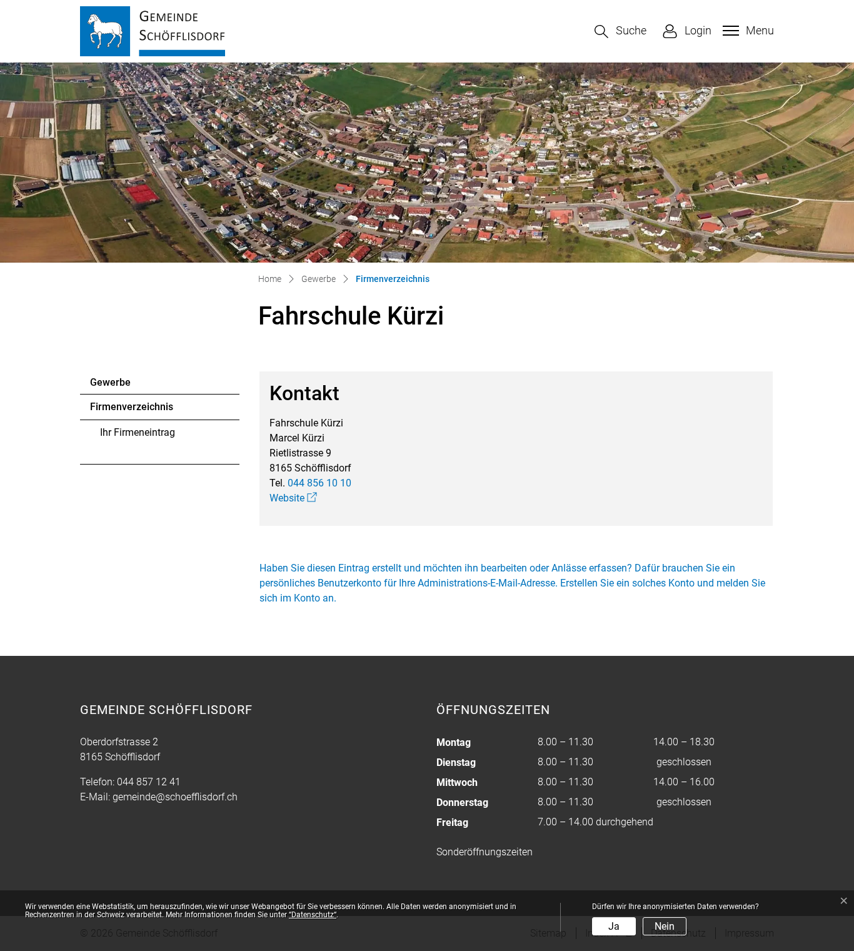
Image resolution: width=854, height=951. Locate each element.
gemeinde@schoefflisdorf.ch (175, 797)
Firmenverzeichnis (131, 410)
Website (293, 498)
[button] (620, 31)
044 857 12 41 (149, 782)
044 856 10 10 (319, 483)
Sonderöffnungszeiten (484, 852)
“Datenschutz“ (312, 914)
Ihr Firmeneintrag (137, 432)
